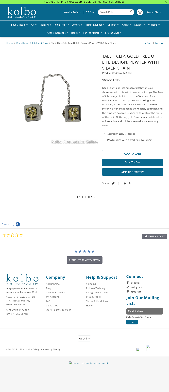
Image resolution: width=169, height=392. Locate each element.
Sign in (158, 12)
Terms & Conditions (97, 301)
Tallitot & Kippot (95, 24)
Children (113, 24)
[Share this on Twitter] (112, 183)
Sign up (150, 12)
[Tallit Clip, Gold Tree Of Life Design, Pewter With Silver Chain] (52, 98)
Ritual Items (61, 24)
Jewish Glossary (17, 313)
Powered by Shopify (50, 349)
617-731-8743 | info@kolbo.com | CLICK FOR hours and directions (84, 2)
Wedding (154, 24)
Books (75, 32)
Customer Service (55, 292)
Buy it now (132, 162)
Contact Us (52, 305)
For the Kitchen (92, 32)
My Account (52, 296)
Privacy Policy (93, 296)
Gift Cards (90, 12)
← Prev (148, 43)
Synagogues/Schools (97, 292)
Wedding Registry (72, 12)
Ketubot (139, 24)
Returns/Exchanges (96, 288)
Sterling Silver (113, 32)
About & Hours (19, 24)
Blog (48, 288)
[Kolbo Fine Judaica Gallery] (22, 12)
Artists (126, 24)
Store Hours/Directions (58, 309)
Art (34, 24)
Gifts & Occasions (57, 32)
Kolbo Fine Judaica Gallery (26, 349)
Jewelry (77, 24)
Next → (159, 43)
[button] (154, 236)
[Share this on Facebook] (118, 183)
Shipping (91, 283)
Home (9, 43)
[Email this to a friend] (130, 183)
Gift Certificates (17, 310)
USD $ (84, 338)
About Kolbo (53, 283)
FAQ (48, 301)
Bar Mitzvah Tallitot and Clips (32, 43)
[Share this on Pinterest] (124, 183)
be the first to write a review (84, 260)
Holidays (45, 24)
